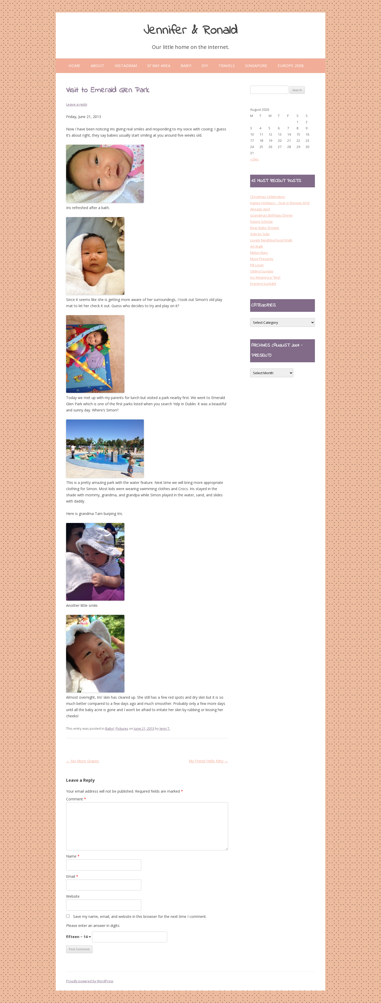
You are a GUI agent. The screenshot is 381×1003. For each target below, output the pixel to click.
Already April (260, 209)
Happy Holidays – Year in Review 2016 (279, 203)
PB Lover (257, 265)
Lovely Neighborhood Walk (271, 240)
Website (73, 896)
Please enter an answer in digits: (93, 925)
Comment (76, 799)
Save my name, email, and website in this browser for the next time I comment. (140, 916)
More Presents (261, 258)
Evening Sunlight (263, 283)
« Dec (254, 159)
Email (72, 876)
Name (73, 856)
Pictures (122, 728)
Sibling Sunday (261, 271)
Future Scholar (261, 221)
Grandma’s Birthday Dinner (271, 215)
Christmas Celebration (267, 196)
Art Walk (256, 246)
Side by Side (260, 234)
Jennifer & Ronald (191, 30)
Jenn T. (165, 728)
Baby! (109, 728)
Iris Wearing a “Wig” (265, 277)
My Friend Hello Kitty (208, 760)
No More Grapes (82, 760)
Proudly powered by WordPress (89, 981)
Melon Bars (259, 252)
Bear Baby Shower (264, 227)
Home (74, 65)
